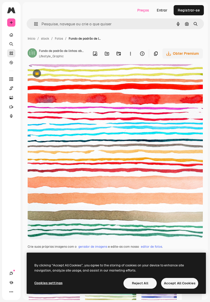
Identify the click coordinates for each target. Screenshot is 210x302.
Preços (143, 10)
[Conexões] (11, 273)
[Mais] (11, 292)
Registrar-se (189, 10)
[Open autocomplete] (34, 24)
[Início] (11, 35)
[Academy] (11, 282)
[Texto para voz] (11, 116)
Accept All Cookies (179, 283)
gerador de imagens (92, 247)
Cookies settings (48, 283)
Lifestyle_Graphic (51, 56)
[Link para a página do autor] (32, 53)
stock (45, 39)
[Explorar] (11, 62)
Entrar (162, 10)
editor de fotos (151, 247)
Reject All (140, 283)
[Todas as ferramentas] (11, 79)
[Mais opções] (130, 53)
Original (60, 74)
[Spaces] (11, 88)
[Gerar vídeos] (11, 107)
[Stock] (11, 53)
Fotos (59, 39)
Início (31, 39)
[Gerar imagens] (11, 97)
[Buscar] (11, 44)
